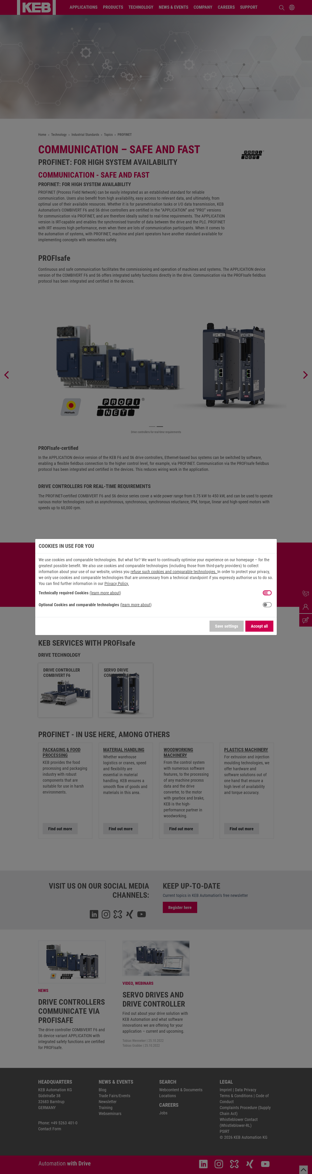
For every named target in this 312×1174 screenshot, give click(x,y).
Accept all (259, 626)
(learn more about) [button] (105, 592)
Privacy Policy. (116, 583)
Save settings (226, 626)
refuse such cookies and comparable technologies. (174, 571)
